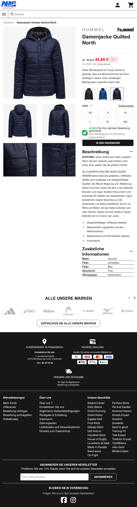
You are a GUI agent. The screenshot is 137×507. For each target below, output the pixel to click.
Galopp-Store (95, 427)
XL (107, 121)
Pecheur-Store (120, 403)
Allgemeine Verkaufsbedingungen (59, 411)
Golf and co (94, 431)
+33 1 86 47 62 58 (44, 362)
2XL (125, 121)
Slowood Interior (121, 411)
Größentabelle (126, 105)
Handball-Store (97, 435)
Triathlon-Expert (121, 439)
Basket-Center (96, 403)
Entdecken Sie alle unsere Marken (68, 323)
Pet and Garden (121, 407)
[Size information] (91, 106)
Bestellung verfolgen (15, 411)
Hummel (93, 29)
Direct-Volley (95, 415)
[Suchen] (12, 14)
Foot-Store (94, 423)
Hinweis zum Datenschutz (54, 431)
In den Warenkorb (108, 143)
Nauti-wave (94, 451)
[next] (134, 298)
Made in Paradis (97, 447)
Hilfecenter (9, 407)
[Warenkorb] (131, 5)
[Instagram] (73, 500)
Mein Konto (10, 403)
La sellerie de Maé (98, 443)
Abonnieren (103, 477)
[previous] (129, 298)
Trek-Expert (119, 435)
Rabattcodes (10, 419)
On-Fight (93, 455)
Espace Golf (95, 419)
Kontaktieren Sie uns (44, 352)
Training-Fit (119, 431)
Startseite (8, 22)
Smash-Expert (120, 415)
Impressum (45, 419)
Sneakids (117, 423)
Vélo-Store (118, 447)
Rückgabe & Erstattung (53, 415)
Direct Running (96, 411)
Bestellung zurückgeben (68, 384)
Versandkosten (104, 63)
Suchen (19, 14)
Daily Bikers (95, 407)
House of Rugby (97, 439)
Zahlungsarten (48, 423)
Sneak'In (117, 419)
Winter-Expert (120, 451)
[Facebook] (63, 500)
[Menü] (4, 14)
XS (90, 112)
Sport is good (120, 427)
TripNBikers (119, 443)
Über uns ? (45, 403)
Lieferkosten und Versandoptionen (59, 427)
